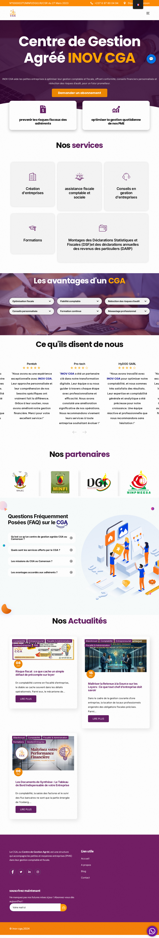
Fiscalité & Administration (59, 641)
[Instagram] (38, 872)
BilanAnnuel (91, 641)
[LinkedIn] (29, 872)
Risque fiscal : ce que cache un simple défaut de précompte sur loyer (40, 673)
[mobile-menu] (146, 13)
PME (36, 645)
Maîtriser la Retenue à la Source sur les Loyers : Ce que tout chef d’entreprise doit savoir (115, 687)
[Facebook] (12, 872)
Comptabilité (19, 641)
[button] (74, 432)
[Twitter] (21, 872)
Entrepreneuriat (36, 641)
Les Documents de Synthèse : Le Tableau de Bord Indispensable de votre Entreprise (42, 783)
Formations (18, 742)
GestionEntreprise (22, 645)
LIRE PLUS (26, 698)
